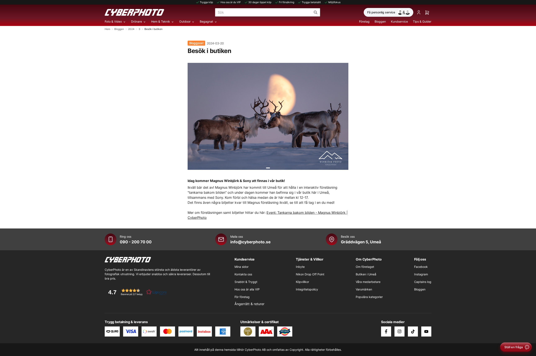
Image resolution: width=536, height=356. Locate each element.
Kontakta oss (243, 274)
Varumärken (364, 289)
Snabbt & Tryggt (245, 282)
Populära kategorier (369, 297)
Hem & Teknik (160, 21)
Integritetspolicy (307, 289)
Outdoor (185, 21)
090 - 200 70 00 (136, 241)
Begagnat (206, 21)
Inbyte (300, 266)
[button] (136, 292)
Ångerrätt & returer (249, 304)
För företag (242, 297)
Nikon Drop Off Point (310, 274)
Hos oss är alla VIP (247, 289)
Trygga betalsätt (311, 2)
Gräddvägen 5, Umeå (361, 241)
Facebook (421, 266)
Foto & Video (113, 21)
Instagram (421, 274)
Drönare (136, 21)
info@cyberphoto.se (250, 241)
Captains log (422, 282)
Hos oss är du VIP (230, 2)
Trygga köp (206, 2)
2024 (131, 29)
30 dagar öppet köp (259, 2)
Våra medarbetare (368, 282)
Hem (107, 29)
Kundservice (399, 21)
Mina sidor (241, 266)
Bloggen (380, 21)
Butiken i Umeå (366, 274)
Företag (364, 21)
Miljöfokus (334, 2)
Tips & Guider (422, 21)
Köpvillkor (302, 282)
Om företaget (365, 266)
